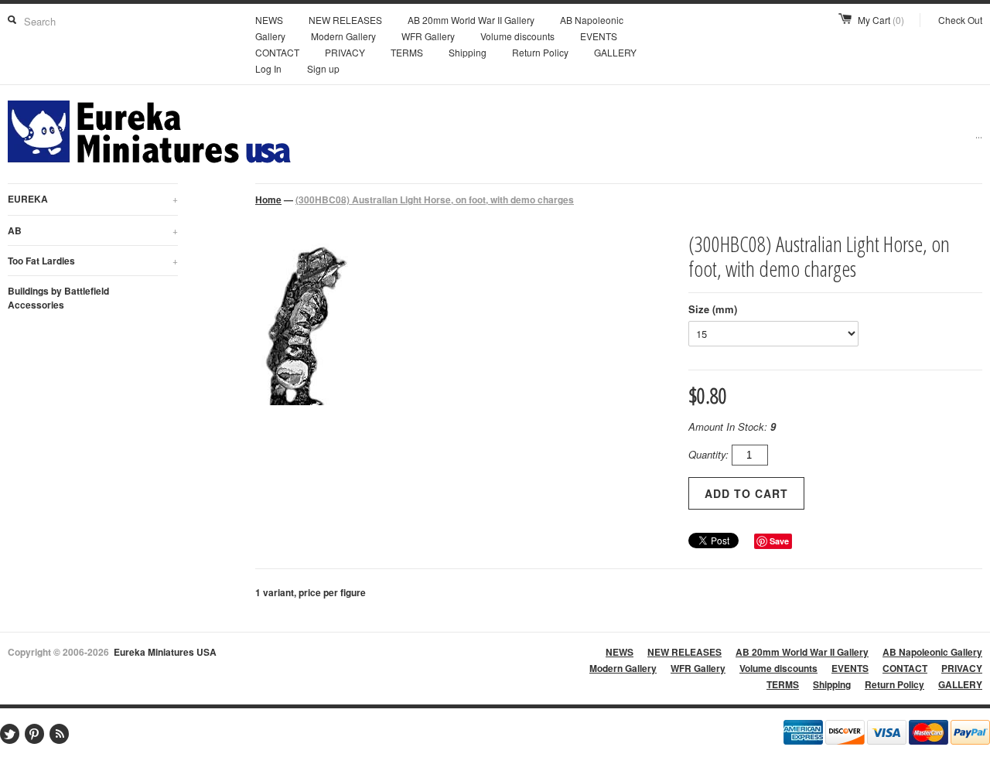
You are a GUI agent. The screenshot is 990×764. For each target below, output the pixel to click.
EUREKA (93, 199)
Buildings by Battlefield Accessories (58, 298)
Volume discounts (517, 36)
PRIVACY (345, 52)
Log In (268, 68)
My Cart (881, 19)
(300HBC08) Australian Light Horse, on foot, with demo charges (434, 199)
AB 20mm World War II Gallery (471, 19)
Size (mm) (712, 309)
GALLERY (615, 52)
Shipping (467, 52)
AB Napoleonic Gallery (932, 652)
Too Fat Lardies (93, 261)
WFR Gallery (428, 36)
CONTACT (277, 52)
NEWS (269, 19)
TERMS (407, 52)
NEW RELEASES (345, 19)
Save (779, 541)
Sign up (323, 68)
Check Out (960, 19)
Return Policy (540, 52)
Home (268, 199)
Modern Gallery (343, 36)
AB (93, 230)
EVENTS (598, 36)
